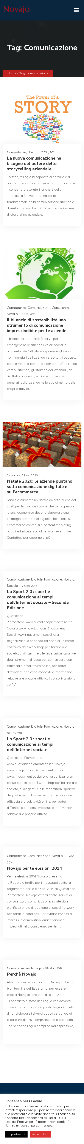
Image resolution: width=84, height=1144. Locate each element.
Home (12, 73)
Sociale (12, 586)
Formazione (53, 579)
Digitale (37, 579)
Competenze (16, 152)
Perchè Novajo (21, 974)
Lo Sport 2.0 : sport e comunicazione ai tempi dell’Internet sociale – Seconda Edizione (38, 600)
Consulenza (60, 308)
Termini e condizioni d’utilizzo (42, 1130)
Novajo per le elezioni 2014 (34, 868)
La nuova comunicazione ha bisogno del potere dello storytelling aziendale (34, 163)
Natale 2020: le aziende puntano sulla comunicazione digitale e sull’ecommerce (39, 486)
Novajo (33, 152)
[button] (76, 9)
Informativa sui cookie (60, 1124)
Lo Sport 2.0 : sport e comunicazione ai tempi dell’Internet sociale (30, 744)
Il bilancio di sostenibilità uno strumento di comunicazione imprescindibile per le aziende (36, 325)
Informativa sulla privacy (23, 1124)
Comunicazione (39, 308)
